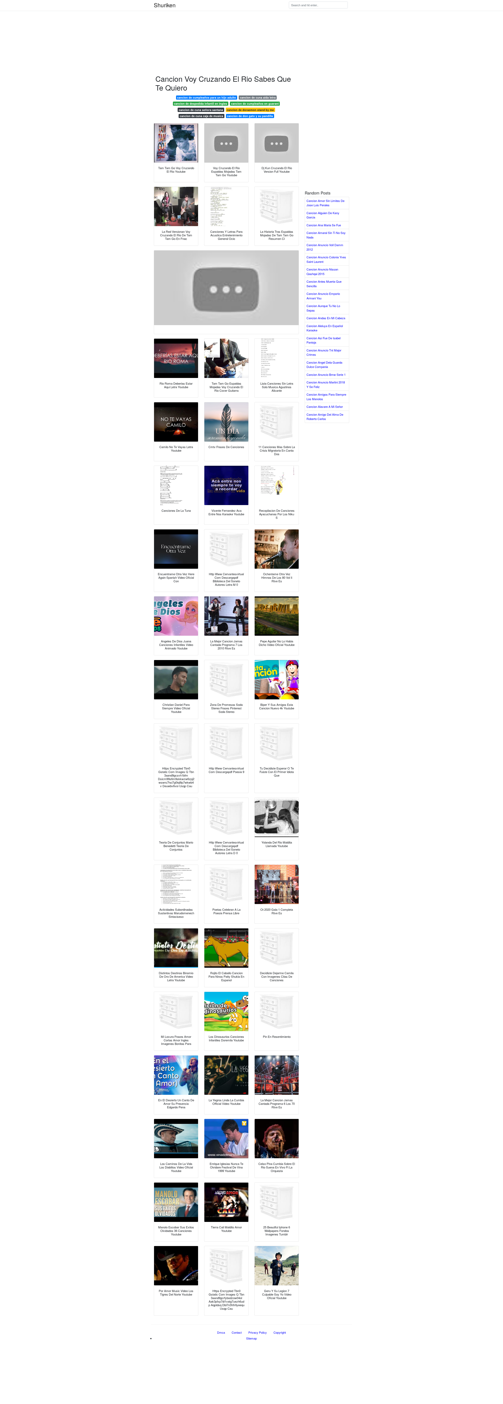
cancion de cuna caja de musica (201, 116)
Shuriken (165, 5)
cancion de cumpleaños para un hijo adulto (206, 97)
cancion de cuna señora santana (201, 110)
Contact (237, 1332)
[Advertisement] (118, 27)
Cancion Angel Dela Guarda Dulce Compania (324, 364)
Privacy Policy (257, 1332)
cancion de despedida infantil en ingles (200, 103)
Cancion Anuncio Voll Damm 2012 (325, 247)
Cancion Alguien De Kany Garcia (323, 215)
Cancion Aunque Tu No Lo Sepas (323, 308)
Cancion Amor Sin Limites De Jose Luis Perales (325, 203)
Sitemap (251, 1338)
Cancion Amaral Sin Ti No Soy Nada (326, 235)
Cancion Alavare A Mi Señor (325, 406)
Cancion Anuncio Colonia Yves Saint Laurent (326, 259)
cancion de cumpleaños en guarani (255, 103)
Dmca (221, 1332)
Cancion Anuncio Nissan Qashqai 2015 (322, 271)
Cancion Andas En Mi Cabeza (326, 318)
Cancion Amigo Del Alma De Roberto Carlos (325, 416)
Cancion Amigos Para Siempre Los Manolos (326, 396)
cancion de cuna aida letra (258, 97)
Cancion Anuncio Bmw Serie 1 (326, 374)
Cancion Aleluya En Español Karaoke (325, 328)
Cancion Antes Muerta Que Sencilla (324, 283)
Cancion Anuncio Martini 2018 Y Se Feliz (326, 384)
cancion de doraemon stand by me (250, 110)
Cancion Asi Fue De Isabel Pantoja (324, 340)
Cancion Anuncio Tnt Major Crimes (324, 352)
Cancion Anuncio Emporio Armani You (323, 296)
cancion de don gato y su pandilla (250, 116)
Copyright (280, 1332)
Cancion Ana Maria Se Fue (324, 225)
